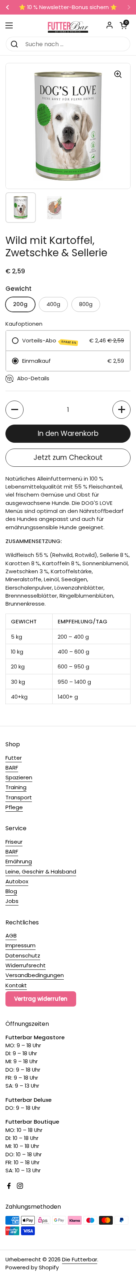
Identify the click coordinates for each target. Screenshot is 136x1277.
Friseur (13, 842)
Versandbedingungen (34, 975)
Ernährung (18, 861)
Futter (13, 758)
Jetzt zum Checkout (68, 457)
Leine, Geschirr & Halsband (40, 871)
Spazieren (18, 777)
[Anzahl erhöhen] (121, 410)
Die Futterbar (79, 1259)
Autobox (16, 881)
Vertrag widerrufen (40, 999)
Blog (11, 891)
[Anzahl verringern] (14, 410)
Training (15, 787)
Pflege (14, 807)
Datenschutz (22, 955)
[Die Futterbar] (68, 25)
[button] (123, 25)
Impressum (20, 945)
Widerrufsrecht (25, 965)
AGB (11, 935)
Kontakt (16, 985)
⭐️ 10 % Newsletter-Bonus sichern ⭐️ (68, 7)
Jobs (11, 901)
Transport (18, 797)
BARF (11, 767)
